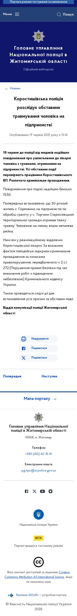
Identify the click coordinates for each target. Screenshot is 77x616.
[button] (38, 398)
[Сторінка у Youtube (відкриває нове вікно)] (42, 491)
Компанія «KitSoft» (27, 595)
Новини (15, 88)
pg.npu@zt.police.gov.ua (39, 470)
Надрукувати (40, 338)
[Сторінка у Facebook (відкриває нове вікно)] (26, 491)
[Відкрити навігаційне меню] (17, 14)
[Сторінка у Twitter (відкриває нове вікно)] (34, 491)
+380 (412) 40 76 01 (38, 454)
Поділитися (39, 348)
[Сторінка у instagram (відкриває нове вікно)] (50, 491)
